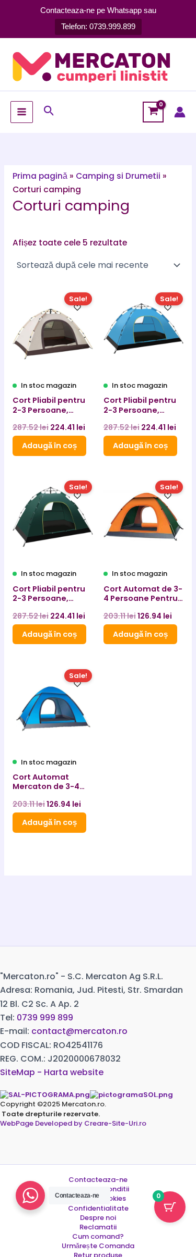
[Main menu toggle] (21, 112)
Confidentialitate (98, 1208)
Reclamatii (98, 1227)
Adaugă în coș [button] (49, 445)
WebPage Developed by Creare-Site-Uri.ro (73, 1123)
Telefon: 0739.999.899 (98, 26)
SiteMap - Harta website (51, 1072)
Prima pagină (40, 175)
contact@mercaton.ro (79, 1031)
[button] (49, 112)
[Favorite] (77, 307)
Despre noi (98, 1218)
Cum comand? (98, 1236)
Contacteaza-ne (98, 1180)
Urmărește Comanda (98, 1246)
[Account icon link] (180, 112)
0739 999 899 (45, 1018)
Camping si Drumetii (118, 175)
